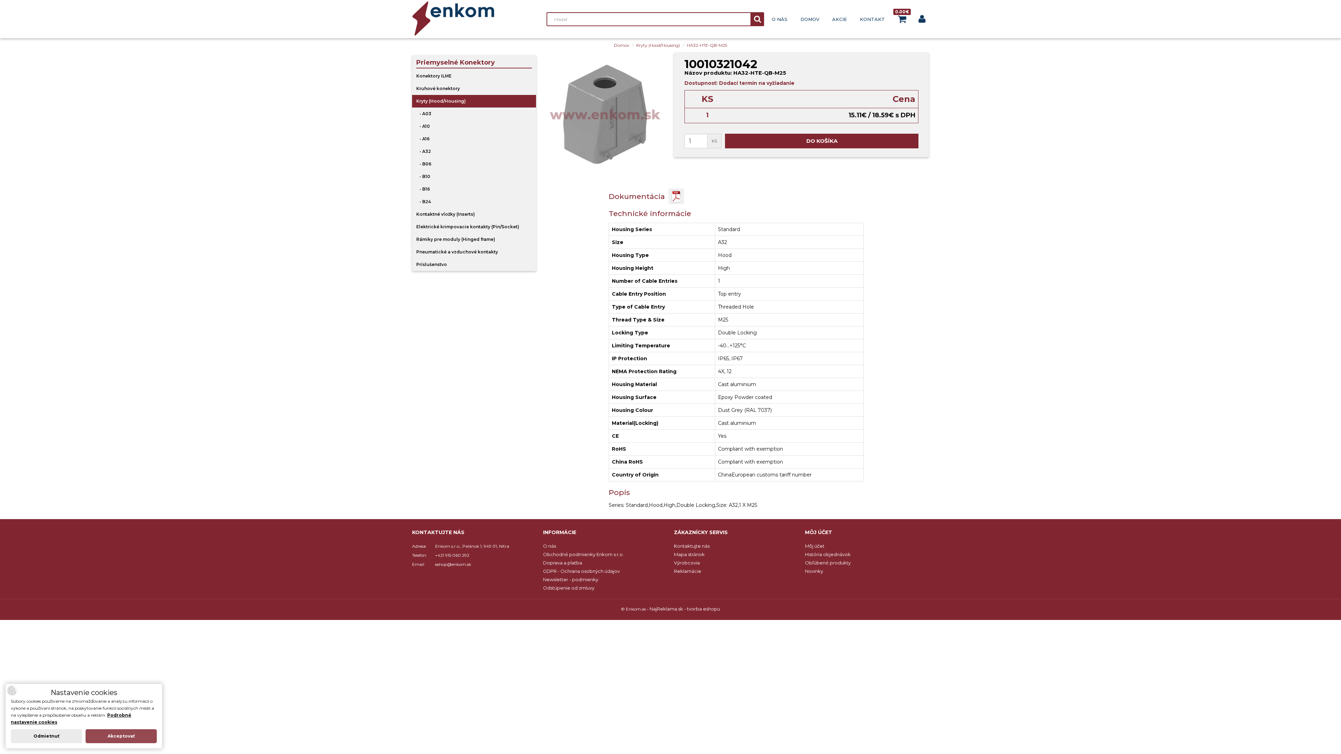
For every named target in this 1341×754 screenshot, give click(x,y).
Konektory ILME (434, 76)
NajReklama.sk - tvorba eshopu (685, 609)
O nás (779, 19)
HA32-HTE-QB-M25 (707, 45)
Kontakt (872, 19)
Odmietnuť (46, 736)
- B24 (423, 201)
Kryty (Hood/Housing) (658, 45)
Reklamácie (687, 571)
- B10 (423, 176)
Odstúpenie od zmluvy (568, 588)
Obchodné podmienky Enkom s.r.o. (583, 554)
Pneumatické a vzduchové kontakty (457, 251)
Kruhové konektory (438, 88)
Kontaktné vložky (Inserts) (445, 214)
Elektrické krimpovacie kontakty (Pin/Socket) (467, 226)
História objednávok (828, 554)
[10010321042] (605, 114)
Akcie (839, 19)
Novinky (814, 571)
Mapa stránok (689, 554)
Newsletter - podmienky (570, 579)
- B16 (423, 189)
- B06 (423, 164)
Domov (809, 19)
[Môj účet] (922, 20)
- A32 (423, 151)
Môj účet (815, 546)
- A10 (423, 126)
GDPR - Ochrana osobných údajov (581, 571)
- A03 (423, 113)
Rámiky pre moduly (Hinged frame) (455, 239)
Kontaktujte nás (692, 546)
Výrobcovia (687, 563)
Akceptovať (121, 736)
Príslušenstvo (431, 264)
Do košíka (821, 141)
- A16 (423, 138)
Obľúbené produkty (828, 563)
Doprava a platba (562, 563)
